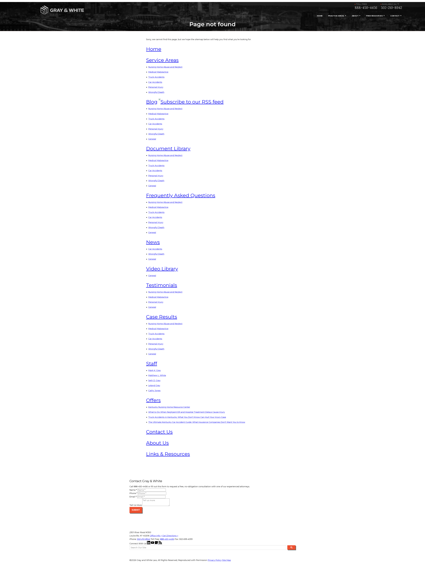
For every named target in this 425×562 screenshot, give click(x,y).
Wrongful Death (156, 92)
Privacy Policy (215, 560)
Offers (153, 400)
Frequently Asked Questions (180, 195)
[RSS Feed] (160, 543)
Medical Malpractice (158, 72)
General (152, 139)
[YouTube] (153, 543)
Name (133, 490)
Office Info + (156, 536)
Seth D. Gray (154, 380)
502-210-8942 (391, 7)
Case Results (161, 317)
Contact (395, 16)
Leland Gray (154, 385)
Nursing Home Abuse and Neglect (165, 67)
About (355, 16)
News (153, 242)
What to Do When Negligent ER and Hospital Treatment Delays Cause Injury (186, 412)
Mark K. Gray (154, 370)
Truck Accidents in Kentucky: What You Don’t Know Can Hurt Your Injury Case (187, 417)
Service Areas (162, 60)
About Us (157, 443)
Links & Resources (168, 454)
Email (133, 497)
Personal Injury (155, 87)
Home (320, 16)
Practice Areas (336, 16)
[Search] (291, 547)
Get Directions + (170, 536)
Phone (133, 493)
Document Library (168, 148)
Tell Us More (135, 505)
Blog (151, 102)
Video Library (162, 269)
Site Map (226, 560)
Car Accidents (155, 82)
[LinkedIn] (149, 543)
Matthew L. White (157, 375)
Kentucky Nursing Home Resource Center (169, 407)
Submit (136, 510)
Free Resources (374, 16)
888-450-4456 (366, 7)
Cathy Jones (154, 390)
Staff (151, 363)
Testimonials (161, 285)
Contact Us (159, 432)
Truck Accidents (156, 77)
